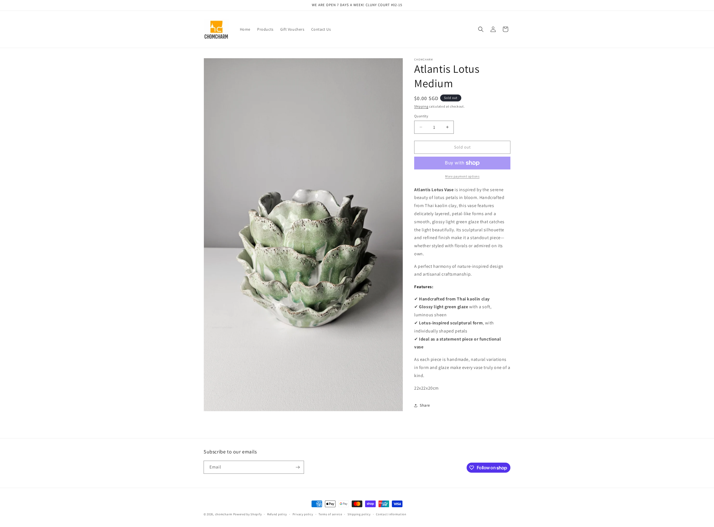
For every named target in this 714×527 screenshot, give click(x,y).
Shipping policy (359, 514)
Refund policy (277, 514)
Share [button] (425, 405)
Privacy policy (303, 514)
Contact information (391, 514)
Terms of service (330, 514)
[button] (481, 29)
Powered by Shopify (247, 514)
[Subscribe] (297, 467)
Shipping (421, 106)
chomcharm (223, 514)
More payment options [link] (462, 176)
